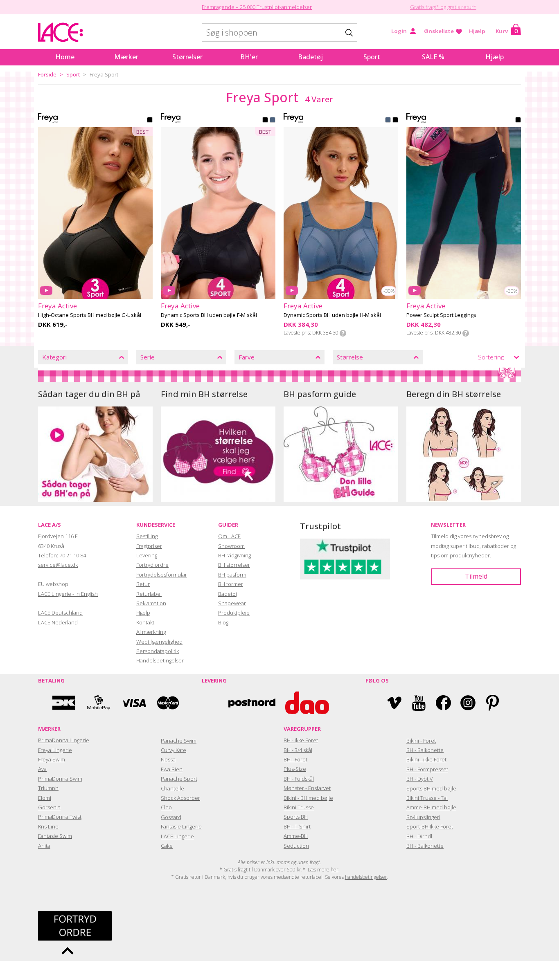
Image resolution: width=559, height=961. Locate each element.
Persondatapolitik (157, 651)
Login (399, 31)
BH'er (249, 56)
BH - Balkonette (425, 750)
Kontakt (145, 622)
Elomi (44, 798)
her (334, 869)
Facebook (443, 703)
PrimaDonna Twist (59, 816)
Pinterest (492, 703)
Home (64, 56)
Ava (42, 768)
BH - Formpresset (427, 769)
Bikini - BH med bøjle (308, 798)
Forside (47, 74)
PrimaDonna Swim (60, 778)
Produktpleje (234, 612)
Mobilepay (98, 703)
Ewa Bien (172, 769)
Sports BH (296, 816)
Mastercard (168, 703)
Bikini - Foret (421, 740)
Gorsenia (49, 807)
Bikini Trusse (299, 807)
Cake (167, 845)
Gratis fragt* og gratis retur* (443, 7)
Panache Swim (178, 740)
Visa (133, 703)
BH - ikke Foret (301, 740)
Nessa (168, 759)
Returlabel (149, 593)
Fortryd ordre (152, 564)
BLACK (149, 120)
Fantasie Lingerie (181, 826)
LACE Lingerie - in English (68, 593)
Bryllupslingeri (423, 817)
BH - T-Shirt (297, 826)
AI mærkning (151, 631)
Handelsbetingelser (160, 660)
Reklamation (151, 603)
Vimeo (394, 703)
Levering (146, 555)
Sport (371, 56)
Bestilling (147, 536)
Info (343, 333)
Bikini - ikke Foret (426, 759)
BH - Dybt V (419, 778)
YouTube (418, 703)
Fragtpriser (149, 546)
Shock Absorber (180, 798)
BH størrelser (234, 564)
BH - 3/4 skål (298, 750)
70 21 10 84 (72, 555)
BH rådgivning (234, 555)
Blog (223, 622)
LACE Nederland (58, 622)
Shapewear (232, 603)
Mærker (126, 56)
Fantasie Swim (55, 836)
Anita (44, 845)
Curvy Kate (173, 750)
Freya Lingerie (55, 750)
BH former (230, 584)
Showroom (231, 546)
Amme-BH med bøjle (431, 807)
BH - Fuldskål (299, 778)
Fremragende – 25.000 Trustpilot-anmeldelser (257, 7)
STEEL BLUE (272, 120)
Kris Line (48, 826)
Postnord (251, 703)
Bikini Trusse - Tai (427, 798)
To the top (67, 951)
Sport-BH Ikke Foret (429, 826)
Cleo (166, 807)
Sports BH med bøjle (431, 788)
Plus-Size (295, 768)
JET (265, 120)
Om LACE (229, 536)
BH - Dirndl (419, 836)
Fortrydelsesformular (161, 574)
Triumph (48, 788)
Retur (143, 584)
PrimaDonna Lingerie (63, 740)
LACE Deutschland (60, 612)
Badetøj (310, 56)
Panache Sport (179, 778)
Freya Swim (51, 759)
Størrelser (187, 56)
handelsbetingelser (366, 876)
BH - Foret (295, 759)
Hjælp (477, 31)
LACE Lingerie (177, 836)
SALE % (433, 56)
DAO (307, 703)
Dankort (64, 703)
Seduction (296, 845)
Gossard (171, 817)
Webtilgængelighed (159, 641)
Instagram (468, 703)
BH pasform (232, 574)
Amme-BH (296, 836)
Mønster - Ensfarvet (307, 788)
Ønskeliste (439, 31)
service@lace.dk (58, 564)
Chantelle (172, 788)
